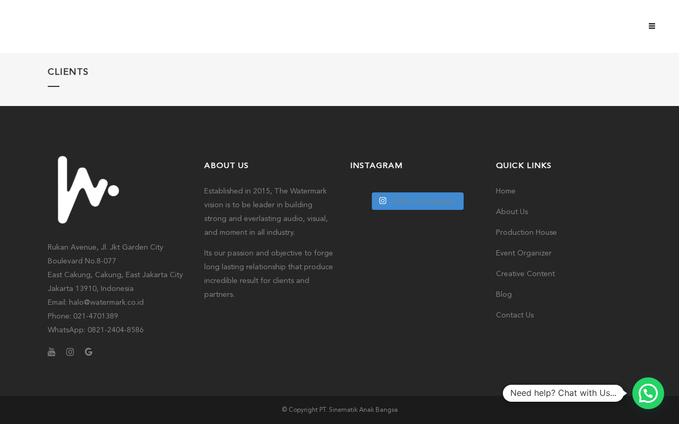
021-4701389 (95, 316)
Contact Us (515, 315)
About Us (512, 212)
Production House (526, 232)
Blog (504, 294)
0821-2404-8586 (116, 330)
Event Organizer (524, 253)
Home (506, 191)
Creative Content (525, 274)
